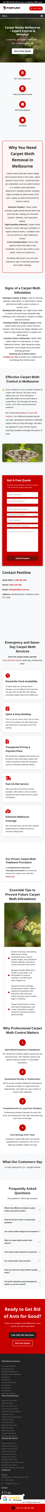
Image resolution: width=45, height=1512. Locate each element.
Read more (10, 876)
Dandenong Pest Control (9, 1449)
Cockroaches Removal (9, 1382)
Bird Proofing (6, 1380)
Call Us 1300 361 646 (25, 1508)
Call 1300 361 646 (11, 660)
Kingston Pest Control (9, 1457)
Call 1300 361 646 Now (22, 1335)
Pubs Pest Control (7, 1422)
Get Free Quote (22, 1343)
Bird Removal (6, 1377)
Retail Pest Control (8, 1428)
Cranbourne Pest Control (9, 1446)
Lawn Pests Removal (8, 1393)
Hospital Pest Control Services (11, 1411)
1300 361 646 (10, 2)
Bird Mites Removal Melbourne (11, 1374)
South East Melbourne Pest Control (13, 1468)
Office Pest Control (8, 1420)
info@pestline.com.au (19, 589)
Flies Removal (6, 1391)
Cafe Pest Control (7, 1403)
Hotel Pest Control (7, 1414)
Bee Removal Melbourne (9, 1372)
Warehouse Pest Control (9, 1436)
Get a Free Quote (22, 51)
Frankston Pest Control (9, 1454)
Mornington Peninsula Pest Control (13, 1462)
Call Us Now (37, 8)
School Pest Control (8, 1430)
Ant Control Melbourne (9, 1366)
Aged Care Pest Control (9, 1401)
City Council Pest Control (10, 1406)
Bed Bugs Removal (8, 1369)
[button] (12, 1499)
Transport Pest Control (9, 1433)
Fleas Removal (6, 1388)
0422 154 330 (16, 585)
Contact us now (10, 357)
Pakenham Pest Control (9, 1465)
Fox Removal (6, 1385)
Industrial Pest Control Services (12, 1417)
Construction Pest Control (10, 1409)
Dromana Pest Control (9, 1451)
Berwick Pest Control (8, 1443)
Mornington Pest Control (9, 1459)
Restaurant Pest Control (9, 1425)
